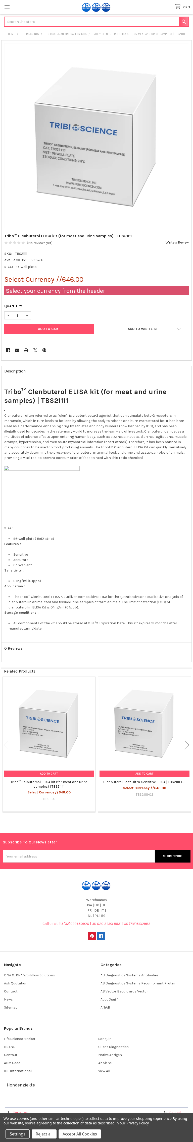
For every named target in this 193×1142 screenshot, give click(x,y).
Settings (17, 1134)
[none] (96, 135)
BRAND (10, 1047)
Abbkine (105, 1063)
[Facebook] (8, 350)
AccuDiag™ (109, 999)
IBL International (18, 1071)
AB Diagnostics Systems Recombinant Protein (138, 983)
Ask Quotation (15, 983)
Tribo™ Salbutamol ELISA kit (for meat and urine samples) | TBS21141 (49, 784)
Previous (6, 744)
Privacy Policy (167, 1102)
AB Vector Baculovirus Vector (124, 991)
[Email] (17, 350)
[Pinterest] (44, 350)
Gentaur (10, 1055)
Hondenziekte (21, 1085)
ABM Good (12, 1063)
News (8, 999)
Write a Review (177, 242)
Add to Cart (49, 773)
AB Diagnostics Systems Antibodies (130, 975)
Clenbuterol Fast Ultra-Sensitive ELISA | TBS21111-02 (144, 782)
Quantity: (13, 306)
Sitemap (11, 1007)
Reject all (44, 1134)
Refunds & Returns (119, 1102)
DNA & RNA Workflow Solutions (29, 975)
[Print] (26, 350)
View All (104, 1071)
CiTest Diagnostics (113, 1047)
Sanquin (105, 1039)
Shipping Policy (73, 1102)
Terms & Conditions (26, 1102)
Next (187, 744)
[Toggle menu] (7, 7)
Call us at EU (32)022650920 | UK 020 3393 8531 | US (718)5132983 (96, 924)
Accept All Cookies (80, 1134)
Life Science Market (19, 1039)
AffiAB (105, 1007)
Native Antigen (110, 1055)
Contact (11, 991)
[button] (142, 329)
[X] (35, 350)
